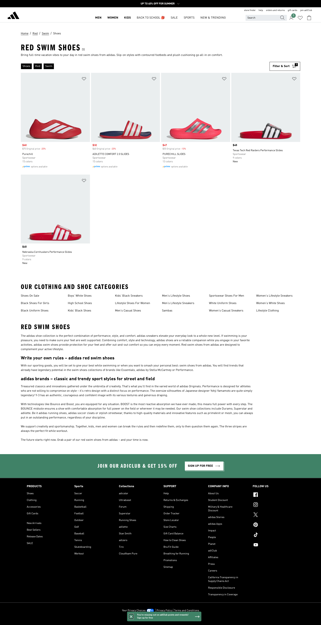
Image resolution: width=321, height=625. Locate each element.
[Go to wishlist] (300, 17)
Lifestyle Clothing (267, 310)
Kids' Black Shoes (79, 310)
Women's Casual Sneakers (226, 310)
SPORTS (189, 17)
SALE (174, 17)
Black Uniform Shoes (34, 310)
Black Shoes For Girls (35, 303)
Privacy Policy (164, 610)
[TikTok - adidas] (273, 535)
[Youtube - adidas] (273, 545)
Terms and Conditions (186, 610)
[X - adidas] (273, 515)
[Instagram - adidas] (273, 505)
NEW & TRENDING (213, 17)
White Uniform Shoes (222, 303)
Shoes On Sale (30, 295)
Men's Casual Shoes (128, 310)
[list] (145, 66)
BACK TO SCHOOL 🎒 (151, 17)
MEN (98, 17)
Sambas (167, 310)
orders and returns (275, 10)
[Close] (131, 616)
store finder (250, 10)
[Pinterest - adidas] (273, 525)
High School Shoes (80, 303)
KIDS (127, 17)
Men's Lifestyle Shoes (176, 295)
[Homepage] (13, 16)
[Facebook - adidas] (273, 495)
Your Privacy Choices (134, 610)
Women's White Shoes (270, 303)
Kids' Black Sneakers (129, 295)
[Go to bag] (309, 17)
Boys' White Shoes (80, 295)
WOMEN (112, 17)
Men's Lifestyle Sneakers (178, 303)
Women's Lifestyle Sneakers (274, 295)
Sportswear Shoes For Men (226, 295)
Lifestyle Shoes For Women (132, 303)
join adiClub (306, 10)
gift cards (292, 10)
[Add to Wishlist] (84, 79)
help (261, 10)
